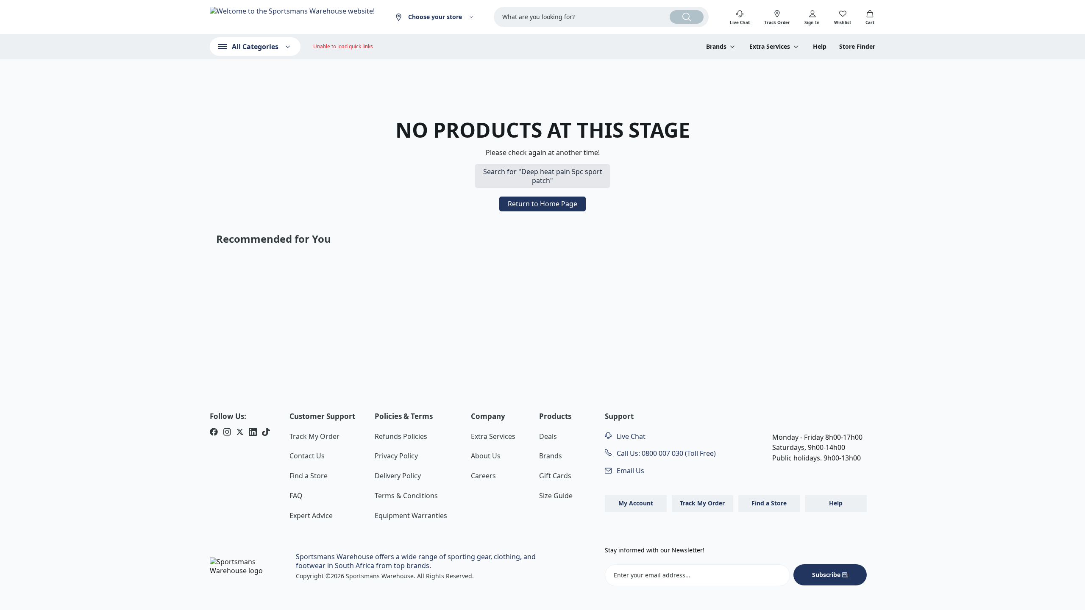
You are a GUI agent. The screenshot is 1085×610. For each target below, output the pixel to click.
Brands (550, 455)
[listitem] (214, 433)
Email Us (629, 470)
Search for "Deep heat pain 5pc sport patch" (542, 176)
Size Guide (556, 495)
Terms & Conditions (406, 495)
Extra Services (493, 436)
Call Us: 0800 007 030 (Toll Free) (665, 453)
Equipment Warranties (411, 515)
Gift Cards (555, 475)
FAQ (296, 495)
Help (819, 46)
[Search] (687, 17)
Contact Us (307, 455)
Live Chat (630, 436)
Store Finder (857, 46)
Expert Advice (311, 515)
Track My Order (314, 436)
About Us (486, 455)
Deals (548, 436)
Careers (483, 475)
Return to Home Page (542, 203)
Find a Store (308, 475)
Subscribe (826, 575)
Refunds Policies (401, 436)
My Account (635, 503)
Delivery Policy (398, 475)
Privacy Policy (396, 455)
